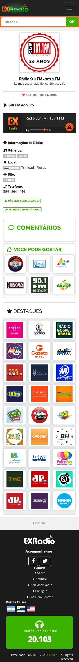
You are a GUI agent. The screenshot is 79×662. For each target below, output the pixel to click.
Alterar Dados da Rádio (24, 209)
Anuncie (41, 579)
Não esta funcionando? (23, 201)
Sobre (41, 573)
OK (72, 22)
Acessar (9, 180)
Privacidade (17, 655)
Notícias (9, 155)
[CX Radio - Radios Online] (39, 539)
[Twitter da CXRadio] (45, 561)
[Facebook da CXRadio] (33, 561)
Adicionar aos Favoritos (41, 95)
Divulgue (41, 591)
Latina (23, 155)
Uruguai (14, 168)
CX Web (52, 655)
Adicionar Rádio (41, 585)
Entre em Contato (41, 597)
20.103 (39, 638)
